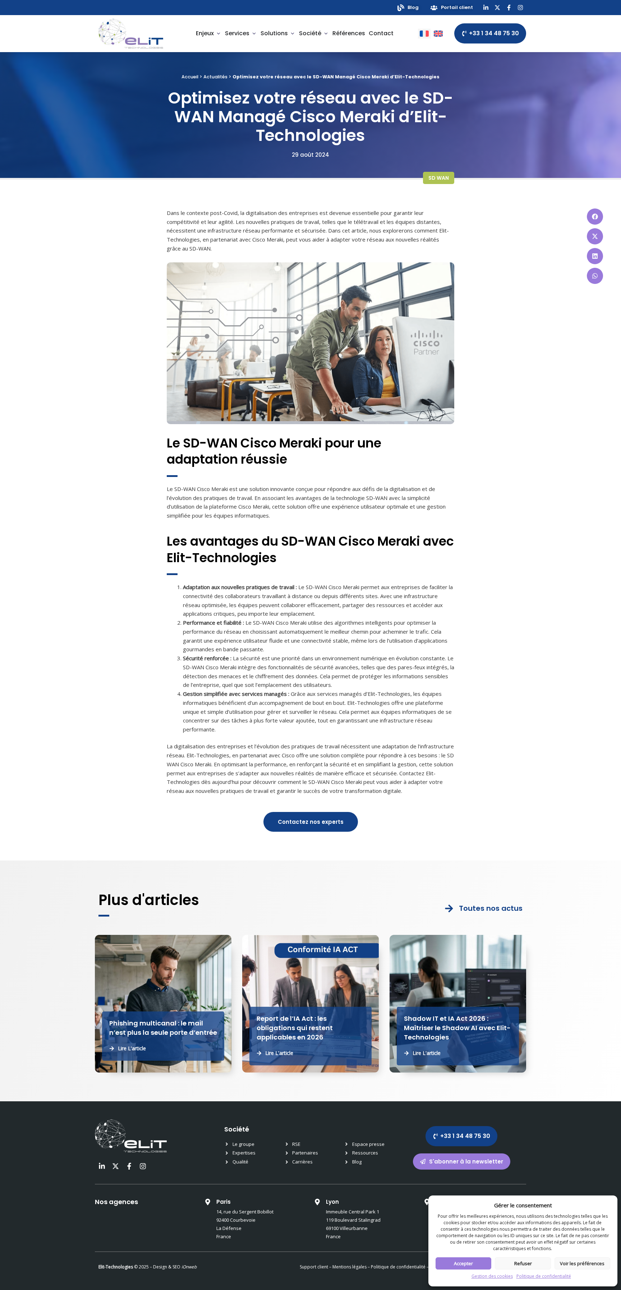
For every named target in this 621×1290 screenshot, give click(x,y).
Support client (314, 1267)
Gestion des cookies (492, 1276)
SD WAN (438, 178)
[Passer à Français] (424, 33)
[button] (595, 216)
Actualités (215, 77)
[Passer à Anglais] (438, 33)
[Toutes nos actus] (449, 908)
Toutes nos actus (491, 908)
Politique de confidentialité (543, 1276)
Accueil (189, 77)
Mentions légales (349, 1267)
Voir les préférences (582, 1263)
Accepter (463, 1263)
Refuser (523, 1263)
